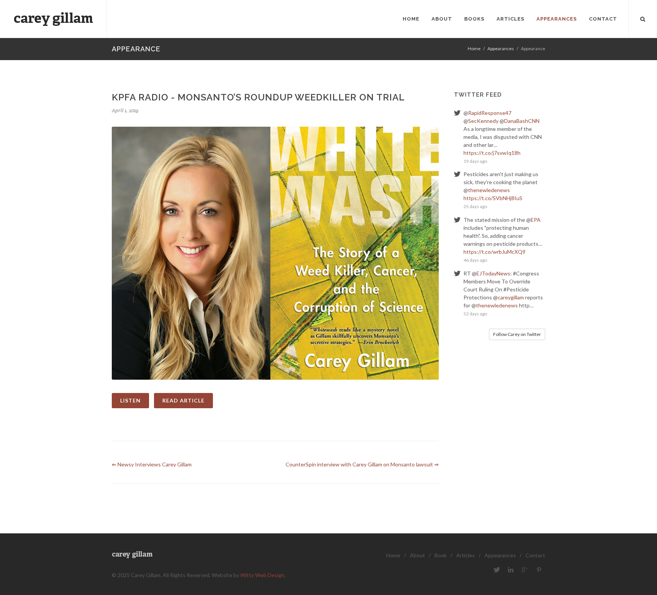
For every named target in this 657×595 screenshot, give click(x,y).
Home (474, 48)
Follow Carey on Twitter (517, 334)
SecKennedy (483, 121)
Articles (465, 555)
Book (441, 555)
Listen (130, 400)
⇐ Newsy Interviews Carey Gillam (152, 464)
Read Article (183, 400)
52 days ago (475, 314)
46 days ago (475, 260)
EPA (536, 219)
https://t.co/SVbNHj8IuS (492, 198)
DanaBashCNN (522, 121)
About (417, 555)
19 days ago (475, 161)
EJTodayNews (493, 273)
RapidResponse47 (489, 113)
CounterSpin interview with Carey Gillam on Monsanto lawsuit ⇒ (362, 464)
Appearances (500, 48)
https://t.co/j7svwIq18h (492, 153)
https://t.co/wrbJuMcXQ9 (494, 251)
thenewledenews (489, 190)
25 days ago (475, 206)
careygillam (511, 297)
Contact (535, 555)
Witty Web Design (262, 575)
